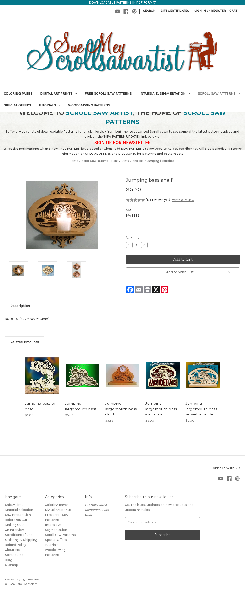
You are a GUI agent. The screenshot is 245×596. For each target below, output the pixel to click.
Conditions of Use (18, 535)
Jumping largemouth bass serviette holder (201, 408)
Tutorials (47, 105)
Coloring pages (18, 93)
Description (20, 305)
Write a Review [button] (183, 200)
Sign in (200, 11)
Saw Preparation (18, 515)
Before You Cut (16, 520)
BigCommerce (30, 579)
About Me (12, 550)
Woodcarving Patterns (89, 105)
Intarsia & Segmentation (162, 93)
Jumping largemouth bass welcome (161, 408)
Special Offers (17, 105)
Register (218, 11)
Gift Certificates (175, 11)
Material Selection (19, 510)
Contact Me (14, 555)
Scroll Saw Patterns (217, 93)
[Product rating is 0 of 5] (135, 200)
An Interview (14, 530)
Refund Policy (15, 545)
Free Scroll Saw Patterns (108, 93)
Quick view (41, 371)
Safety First (14, 505)
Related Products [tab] (24, 342)
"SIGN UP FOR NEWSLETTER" (122, 142)
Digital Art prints (56, 93)
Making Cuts (15, 525)
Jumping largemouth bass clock (121, 408)
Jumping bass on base (41, 406)
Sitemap (11, 565)
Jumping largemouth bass (81, 406)
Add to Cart (42, 380)
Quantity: (133, 237)
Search (149, 11)
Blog (8, 560)
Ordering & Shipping (21, 540)
